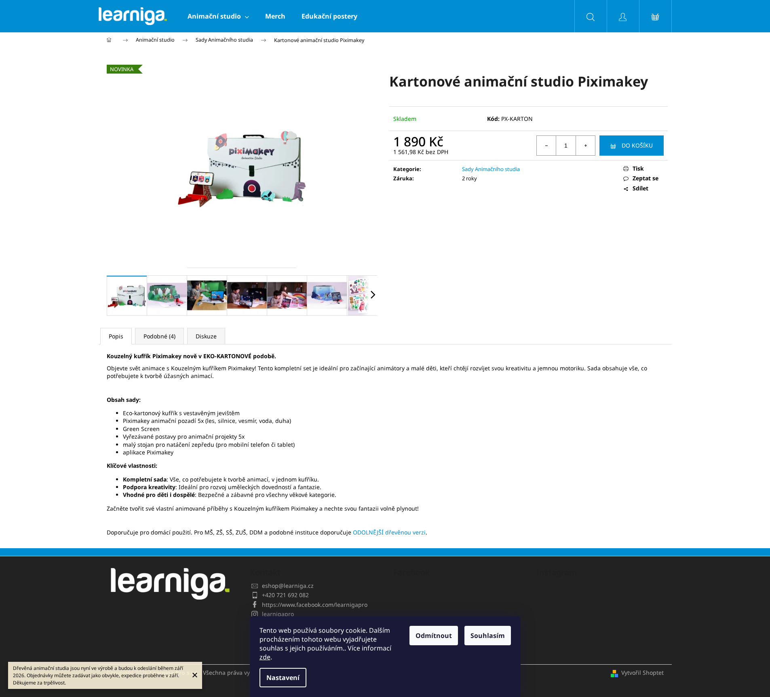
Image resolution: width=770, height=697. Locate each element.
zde (264, 657)
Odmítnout (434, 635)
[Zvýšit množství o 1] (585, 145)
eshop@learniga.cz (288, 585)
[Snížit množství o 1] (546, 145)
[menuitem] (218, 16)
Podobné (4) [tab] (159, 336)
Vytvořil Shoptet (642, 672)
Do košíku (637, 145)
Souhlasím (487, 635)
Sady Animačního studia (491, 169)
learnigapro (278, 614)
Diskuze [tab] (206, 336)
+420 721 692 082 (285, 595)
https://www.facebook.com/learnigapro (314, 604)
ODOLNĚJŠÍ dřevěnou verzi (389, 532)
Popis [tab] (116, 336)
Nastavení (283, 677)
